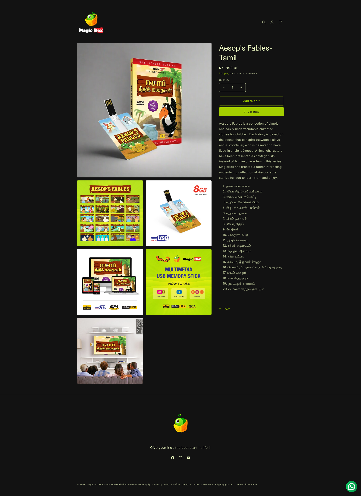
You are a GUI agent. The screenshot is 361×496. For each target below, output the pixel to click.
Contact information (247, 484)
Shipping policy (223, 484)
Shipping (224, 73)
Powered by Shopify (139, 484)
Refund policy (181, 484)
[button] (264, 22)
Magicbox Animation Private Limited (107, 484)
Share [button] (227, 308)
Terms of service (202, 484)
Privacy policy (162, 484)
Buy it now (251, 112)
